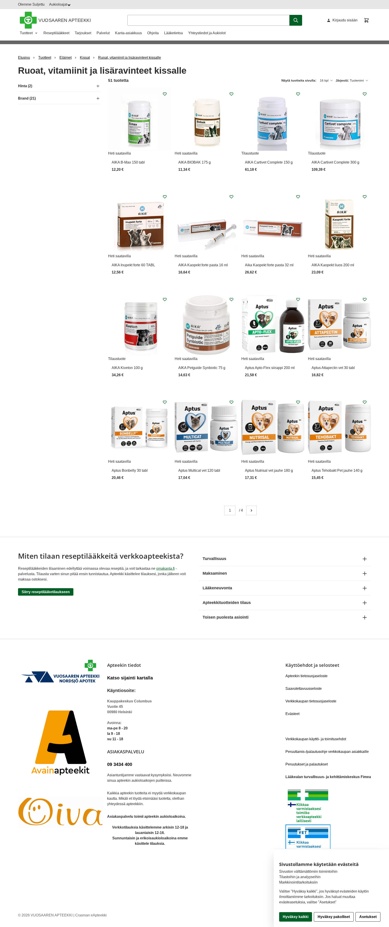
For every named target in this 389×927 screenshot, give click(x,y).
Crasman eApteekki (91, 915)
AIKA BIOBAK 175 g (194, 162)
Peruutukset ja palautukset (306, 764)
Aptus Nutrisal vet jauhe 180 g (269, 470)
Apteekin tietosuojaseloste (306, 676)
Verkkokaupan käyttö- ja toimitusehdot (315, 739)
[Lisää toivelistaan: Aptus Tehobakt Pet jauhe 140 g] (364, 402)
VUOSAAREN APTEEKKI (64, 20)
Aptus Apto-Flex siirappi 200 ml (270, 368)
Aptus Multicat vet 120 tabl (199, 470)
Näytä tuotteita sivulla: (299, 80)
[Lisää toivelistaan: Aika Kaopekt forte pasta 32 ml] (298, 196)
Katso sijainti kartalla (130, 677)
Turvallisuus (214, 558)
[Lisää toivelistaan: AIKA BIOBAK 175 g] (231, 93)
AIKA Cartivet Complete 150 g (269, 162)
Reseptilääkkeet (56, 33)
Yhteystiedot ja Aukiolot (207, 33)
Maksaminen (215, 573)
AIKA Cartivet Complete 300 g (335, 162)
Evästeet (292, 714)
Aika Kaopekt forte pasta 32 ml (269, 265)
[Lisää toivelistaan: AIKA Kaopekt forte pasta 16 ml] (231, 196)
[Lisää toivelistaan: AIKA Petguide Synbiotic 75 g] (231, 299)
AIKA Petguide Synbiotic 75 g (201, 368)
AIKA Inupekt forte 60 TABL (133, 265)
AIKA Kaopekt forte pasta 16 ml (203, 265)
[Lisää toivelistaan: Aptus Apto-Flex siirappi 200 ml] (298, 299)
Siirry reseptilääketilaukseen (46, 592)
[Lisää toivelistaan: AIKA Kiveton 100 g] (164, 299)
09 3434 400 (119, 764)
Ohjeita (153, 33)
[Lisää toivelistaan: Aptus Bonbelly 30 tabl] (164, 402)
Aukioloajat (58, 4)
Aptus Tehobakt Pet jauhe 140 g (337, 470)
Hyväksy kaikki (295, 917)
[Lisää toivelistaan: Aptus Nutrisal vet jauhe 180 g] (298, 402)
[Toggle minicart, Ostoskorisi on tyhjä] (366, 20)
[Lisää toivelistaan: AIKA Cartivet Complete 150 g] (298, 93)
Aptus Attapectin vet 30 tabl (333, 368)
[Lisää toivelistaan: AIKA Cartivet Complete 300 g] (364, 93)
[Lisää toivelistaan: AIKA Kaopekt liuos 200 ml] (364, 196)
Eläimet (65, 57)
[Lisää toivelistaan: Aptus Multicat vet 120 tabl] (231, 402)
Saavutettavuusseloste (303, 688)
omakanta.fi (165, 568)
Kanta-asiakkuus (128, 33)
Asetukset (368, 917)
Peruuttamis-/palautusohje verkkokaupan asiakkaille (327, 752)
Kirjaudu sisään (344, 20)
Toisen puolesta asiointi (226, 617)
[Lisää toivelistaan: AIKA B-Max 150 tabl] (164, 93)
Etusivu (24, 57)
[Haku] (295, 20)
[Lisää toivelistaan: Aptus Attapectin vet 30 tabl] (364, 299)
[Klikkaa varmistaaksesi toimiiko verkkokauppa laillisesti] (328, 824)
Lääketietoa (173, 33)
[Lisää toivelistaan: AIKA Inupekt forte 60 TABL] (164, 196)
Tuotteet (26, 33)
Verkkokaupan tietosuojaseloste (310, 701)
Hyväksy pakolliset (334, 917)
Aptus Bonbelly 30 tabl (130, 470)
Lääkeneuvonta (217, 588)
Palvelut (103, 33)
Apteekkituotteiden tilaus (227, 602)
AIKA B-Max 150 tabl (128, 162)
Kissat (85, 57)
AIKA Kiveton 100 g (127, 368)
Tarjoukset (83, 33)
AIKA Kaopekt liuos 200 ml (333, 265)
